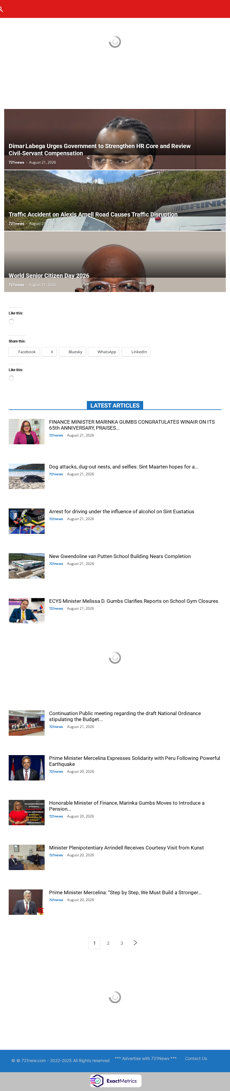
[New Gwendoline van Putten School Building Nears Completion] (27, 566)
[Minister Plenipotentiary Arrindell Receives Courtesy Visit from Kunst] (27, 858)
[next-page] (136, 943)
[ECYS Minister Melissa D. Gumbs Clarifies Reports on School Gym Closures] (27, 611)
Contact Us (196, 1058)
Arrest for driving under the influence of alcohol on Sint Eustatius (121, 511)
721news (16, 162)
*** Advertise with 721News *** (146, 1058)
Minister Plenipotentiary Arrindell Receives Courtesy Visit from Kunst (126, 848)
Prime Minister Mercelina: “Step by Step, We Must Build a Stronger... (125, 892)
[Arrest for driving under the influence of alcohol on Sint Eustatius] (27, 521)
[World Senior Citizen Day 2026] (115, 254)
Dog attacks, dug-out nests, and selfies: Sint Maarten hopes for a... (123, 467)
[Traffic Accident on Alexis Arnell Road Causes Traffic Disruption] (115, 193)
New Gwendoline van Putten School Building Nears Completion (120, 556)
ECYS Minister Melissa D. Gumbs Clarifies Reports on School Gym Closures (133, 601)
